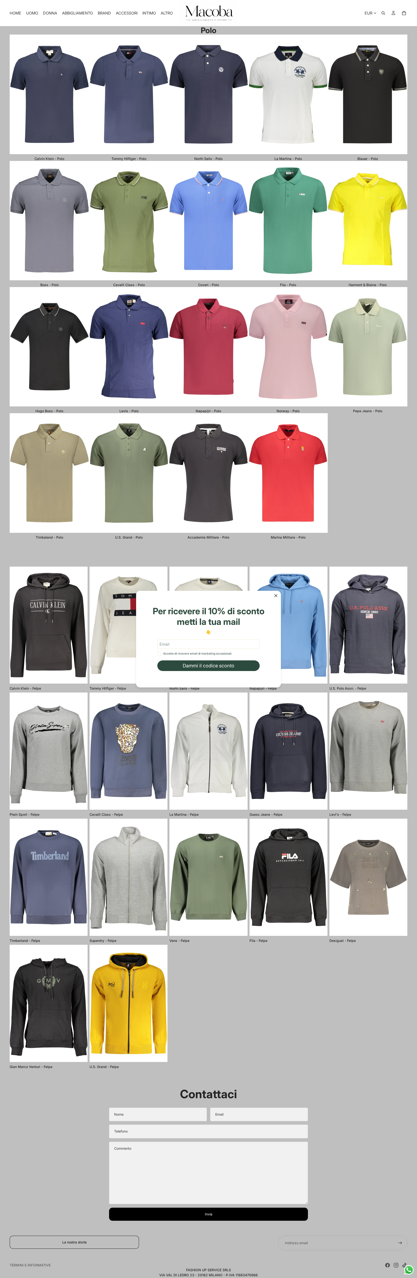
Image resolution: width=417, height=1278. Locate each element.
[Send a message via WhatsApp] (409, 1270)
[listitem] (166, 13)
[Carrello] (404, 13)
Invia (208, 1214)
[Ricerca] (383, 13)
